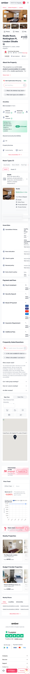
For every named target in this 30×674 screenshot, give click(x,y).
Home (4, 7)
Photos (8, 31)
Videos (17, 31)
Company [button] (5, 656)
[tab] (4, 602)
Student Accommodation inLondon (11, 606)
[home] (4, 3)
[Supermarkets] (7, 410)
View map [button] (24, 52)
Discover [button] (4, 659)
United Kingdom (12, 7)
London (21, 7)
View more (26, 288)
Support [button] (4, 663)
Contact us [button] (5, 667)
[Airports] (20, 415)
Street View (20, 397)
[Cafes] (15, 410)
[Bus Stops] (9, 415)
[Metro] (22, 410)
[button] (18, 3)
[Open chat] (27, 671)
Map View (7, 397)
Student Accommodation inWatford (11, 609)
